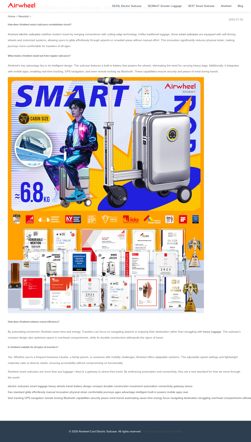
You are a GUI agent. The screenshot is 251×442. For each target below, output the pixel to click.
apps (179, 392)
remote (49, 398)
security (95, 398)
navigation (37, 398)
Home (11, 16)
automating (132, 398)
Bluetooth (69, 398)
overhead (217, 398)
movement (136, 386)
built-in (152, 392)
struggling (204, 398)
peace (105, 398)
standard (19, 392)
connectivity (165, 386)
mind (112, 398)
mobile (171, 392)
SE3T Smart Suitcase (201, 5)
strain (83, 392)
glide (28, 392)
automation (150, 386)
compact (97, 386)
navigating (176, 398)
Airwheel (226, 5)
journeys (109, 392)
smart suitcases (188, 34)
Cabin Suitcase (152, 431)
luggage (43, 386)
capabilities (83, 398)
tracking (19, 398)
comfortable (95, 392)
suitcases (23, 386)
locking (58, 398)
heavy (52, 386)
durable (108, 386)
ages (118, 392)
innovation (62, 392)
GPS (27, 398)
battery (78, 386)
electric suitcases (29, 34)
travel (69, 386)
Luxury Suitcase (172, 431)
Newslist (23, 16)
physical (75, 392)
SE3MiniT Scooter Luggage (165, 5)
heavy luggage (212, 331)
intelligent (141, 392)
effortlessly (38, 392)
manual (50, 392)
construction (121, 386)
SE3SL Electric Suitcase (126, 5)
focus (166, 398)
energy (158, 398)
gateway (179, 386)
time (150, 398)
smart (33, 386)
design (87, 386)
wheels (61, 386)
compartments (233, 398)
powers (161, 392)
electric (12, 386)
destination (190, 398)
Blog (240, 5)
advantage (128, 392)
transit (120, 398)
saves (143, 398)
